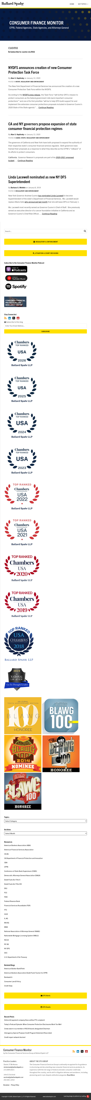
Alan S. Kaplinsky (17, 78)
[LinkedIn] (9, 318)
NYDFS (18, 82)
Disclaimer (6, 1085)
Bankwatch (8, 977)
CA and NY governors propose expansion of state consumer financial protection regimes (42, 126)
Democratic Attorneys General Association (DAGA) (22, 875)
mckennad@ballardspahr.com (14, 1067)
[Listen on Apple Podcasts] (16, 272)
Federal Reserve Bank (12, 901)
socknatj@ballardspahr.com (14, 1077)
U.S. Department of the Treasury (15, 957)
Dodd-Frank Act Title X (12, 880)
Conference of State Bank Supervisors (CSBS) (20, 871)
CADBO (18, 138)
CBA (5, 862)
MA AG (6, 923)
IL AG (6, 918)
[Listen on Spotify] (16, 289)
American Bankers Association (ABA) (17, 845)
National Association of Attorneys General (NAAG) (22, 931)
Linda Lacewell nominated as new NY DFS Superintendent (37, 179)
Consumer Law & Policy (12, 981)
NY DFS (7, 948)
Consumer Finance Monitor (36, 22)
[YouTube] (18, 318)
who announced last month (36, 202)
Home (72, 4)
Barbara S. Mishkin (18, 187)
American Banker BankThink (14, 968)
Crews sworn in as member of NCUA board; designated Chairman (27, 1028)
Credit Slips (8, 986)
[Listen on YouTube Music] (16, 280)
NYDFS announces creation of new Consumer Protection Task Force (40, 69)
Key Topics (82, 4)
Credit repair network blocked (14, 1037)
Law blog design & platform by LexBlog (75, 1096)
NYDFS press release (31, 94)
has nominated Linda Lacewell (50, 195)
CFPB (6, 867)
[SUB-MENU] (87, 4)
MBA (6, 927)
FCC (5, 892)
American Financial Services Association (18, 850)
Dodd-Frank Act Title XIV (13, 884)
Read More (71, 1075)
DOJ (5, 888)
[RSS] (5, 318)
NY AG (6, 944)
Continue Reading (46, 107)
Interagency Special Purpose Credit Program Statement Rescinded (28, 1033)
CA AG (6, 854)
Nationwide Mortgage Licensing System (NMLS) (21, 935)
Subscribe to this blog (14, 322)
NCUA (6, 940)
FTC (5, 910)
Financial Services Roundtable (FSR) (17, 905)
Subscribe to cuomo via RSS (22, 51)
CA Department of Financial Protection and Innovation (23, 858)
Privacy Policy (15, 1085)
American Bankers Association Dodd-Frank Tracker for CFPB (25, 973)
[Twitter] (13, 318)
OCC (5, 953)
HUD (6, 914)
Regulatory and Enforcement (32, 82)
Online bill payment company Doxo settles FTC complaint (24, 1020)
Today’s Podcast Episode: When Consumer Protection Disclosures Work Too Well (32, 1024)
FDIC (6, 897)
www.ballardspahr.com (49, 1096)
